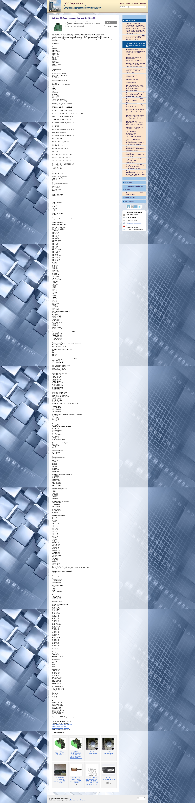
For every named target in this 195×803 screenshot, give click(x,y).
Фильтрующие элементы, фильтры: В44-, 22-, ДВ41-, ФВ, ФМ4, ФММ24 (135, 154)
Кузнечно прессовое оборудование (132, 75)
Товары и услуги (125, 3)
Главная (127, 17)
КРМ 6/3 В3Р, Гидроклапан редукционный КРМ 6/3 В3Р (76, 780)
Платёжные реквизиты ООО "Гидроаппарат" (134, 193)
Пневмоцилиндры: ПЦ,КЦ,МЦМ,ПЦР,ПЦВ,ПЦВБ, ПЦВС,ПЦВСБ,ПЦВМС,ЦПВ (135, 122)
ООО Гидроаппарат (74, 3)
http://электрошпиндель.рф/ (60, 728)
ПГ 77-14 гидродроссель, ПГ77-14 (108, 753)
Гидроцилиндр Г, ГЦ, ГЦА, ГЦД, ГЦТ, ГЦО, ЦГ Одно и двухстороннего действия (135, 64)
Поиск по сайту (129, 201)
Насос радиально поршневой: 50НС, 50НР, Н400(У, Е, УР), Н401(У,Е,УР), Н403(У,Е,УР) (135, 94)
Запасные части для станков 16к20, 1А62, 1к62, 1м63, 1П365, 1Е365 (135, 70)
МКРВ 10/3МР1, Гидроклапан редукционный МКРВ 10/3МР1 (60, 780)
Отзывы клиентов (130, 197)
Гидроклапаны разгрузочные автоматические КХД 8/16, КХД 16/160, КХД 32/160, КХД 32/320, (135, 52)
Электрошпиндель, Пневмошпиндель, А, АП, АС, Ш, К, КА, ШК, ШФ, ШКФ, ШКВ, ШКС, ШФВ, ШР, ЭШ (135, 173)
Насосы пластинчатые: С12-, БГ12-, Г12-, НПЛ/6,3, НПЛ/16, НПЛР (135, 100)
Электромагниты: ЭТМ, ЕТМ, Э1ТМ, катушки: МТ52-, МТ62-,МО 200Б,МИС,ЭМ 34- (135, 166)
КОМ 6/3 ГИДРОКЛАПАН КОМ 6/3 (108, 779)
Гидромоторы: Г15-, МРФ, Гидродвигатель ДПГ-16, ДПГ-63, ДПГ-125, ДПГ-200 (134, 58)
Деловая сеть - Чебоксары (78, 800)
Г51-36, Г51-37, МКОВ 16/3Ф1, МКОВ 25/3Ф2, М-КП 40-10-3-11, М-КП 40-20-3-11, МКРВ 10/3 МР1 (92, 781)
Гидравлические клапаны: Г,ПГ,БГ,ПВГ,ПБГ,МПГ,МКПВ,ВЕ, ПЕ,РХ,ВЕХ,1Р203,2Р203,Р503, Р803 (135, 44)
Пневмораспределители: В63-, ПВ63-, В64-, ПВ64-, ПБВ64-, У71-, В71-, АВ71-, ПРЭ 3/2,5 (135, 116)
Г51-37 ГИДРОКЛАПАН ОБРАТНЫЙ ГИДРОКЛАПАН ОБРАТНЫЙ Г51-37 (76, 755)
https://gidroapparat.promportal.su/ (62, 724)
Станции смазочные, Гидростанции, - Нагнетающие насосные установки (135, 148)
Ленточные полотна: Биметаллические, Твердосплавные (132, 81)
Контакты (143, 3)
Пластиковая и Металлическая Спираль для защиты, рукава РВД (135, 110)
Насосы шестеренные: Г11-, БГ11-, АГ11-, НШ (134, 105)
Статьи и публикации (131, 179)
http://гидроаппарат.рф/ (59, 726)
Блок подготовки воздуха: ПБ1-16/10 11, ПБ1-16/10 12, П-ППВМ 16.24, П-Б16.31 (135, 37)
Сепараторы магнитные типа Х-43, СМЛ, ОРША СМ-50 (134, 128)
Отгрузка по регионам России (134, 186)
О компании (134, 3)
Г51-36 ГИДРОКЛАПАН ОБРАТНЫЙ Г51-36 (60, 753)
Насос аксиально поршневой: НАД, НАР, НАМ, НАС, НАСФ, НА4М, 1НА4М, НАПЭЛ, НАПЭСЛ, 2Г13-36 (135, 88)
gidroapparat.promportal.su (133, 223)
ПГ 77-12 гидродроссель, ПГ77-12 (92, 753)
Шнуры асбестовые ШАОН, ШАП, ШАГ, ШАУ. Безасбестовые (134, 160)
